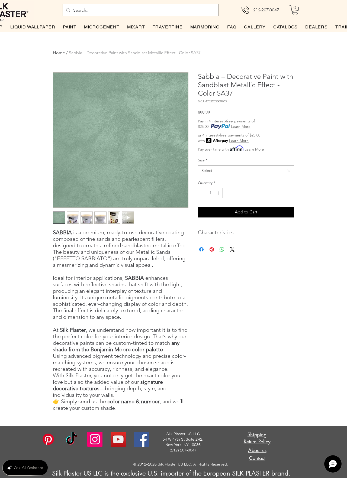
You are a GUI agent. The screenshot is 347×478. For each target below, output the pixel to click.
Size (202, 160)
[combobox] (246, 170)
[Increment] (218, 193)
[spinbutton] (210, 193)
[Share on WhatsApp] (222, 249)
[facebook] (141, 439)
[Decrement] (202, 193)
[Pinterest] (48, 439)
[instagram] (94, 439)
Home (59, 52)
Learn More (240, 126)
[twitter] (118, 439)
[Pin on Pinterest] (211, 249)
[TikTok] (71, 439)
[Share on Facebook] (201, 249)
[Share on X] (232, 249)
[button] (295, 10)
